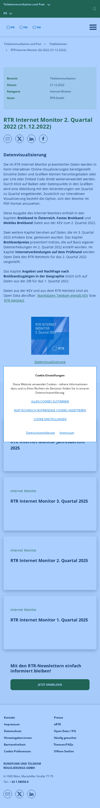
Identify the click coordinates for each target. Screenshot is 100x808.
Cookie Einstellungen (50, 419)
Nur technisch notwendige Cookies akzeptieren (50, 410)
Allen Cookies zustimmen (50, 401)
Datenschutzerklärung (40, 433)
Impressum (67, 433)
